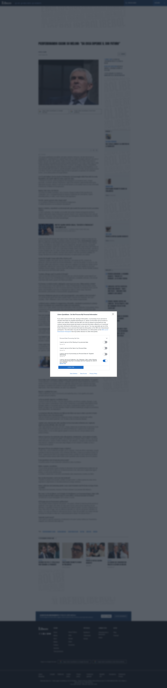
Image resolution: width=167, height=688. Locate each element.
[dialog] (83, 344)
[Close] (113, 314)
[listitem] (83, 338)
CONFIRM (71, 367)
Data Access (83, 373)
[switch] (105, 342)
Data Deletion (73, 373)
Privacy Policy (93, 373)
